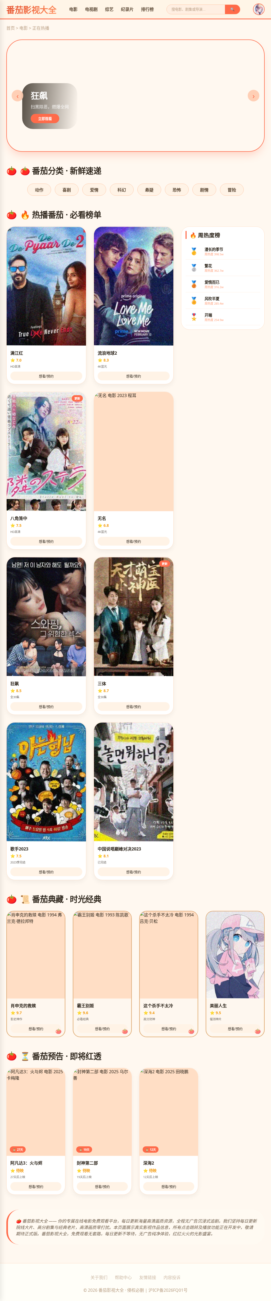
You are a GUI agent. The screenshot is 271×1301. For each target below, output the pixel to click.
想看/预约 (46, 376)
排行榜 (147, 9)
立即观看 (45, 119)
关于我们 (99, 1277)
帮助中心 (123, 1277)
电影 (73, 9)
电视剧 (91, 9)
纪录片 (127, 9)
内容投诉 (172, 1277)
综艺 (109, 9)
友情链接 (147, 1277)
